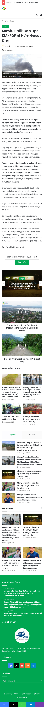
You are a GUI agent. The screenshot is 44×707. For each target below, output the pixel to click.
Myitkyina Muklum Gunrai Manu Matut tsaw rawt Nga (31, 419)
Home (5, 21)
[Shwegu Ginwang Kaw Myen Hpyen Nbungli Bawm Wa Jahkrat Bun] (8, 474)
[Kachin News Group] (11, 9)
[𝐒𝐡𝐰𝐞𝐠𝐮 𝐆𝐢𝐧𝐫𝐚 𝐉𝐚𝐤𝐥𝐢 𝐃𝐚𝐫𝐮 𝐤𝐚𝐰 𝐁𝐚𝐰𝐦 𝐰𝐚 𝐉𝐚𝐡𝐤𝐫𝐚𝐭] (8, 460)
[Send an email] (9, 46)
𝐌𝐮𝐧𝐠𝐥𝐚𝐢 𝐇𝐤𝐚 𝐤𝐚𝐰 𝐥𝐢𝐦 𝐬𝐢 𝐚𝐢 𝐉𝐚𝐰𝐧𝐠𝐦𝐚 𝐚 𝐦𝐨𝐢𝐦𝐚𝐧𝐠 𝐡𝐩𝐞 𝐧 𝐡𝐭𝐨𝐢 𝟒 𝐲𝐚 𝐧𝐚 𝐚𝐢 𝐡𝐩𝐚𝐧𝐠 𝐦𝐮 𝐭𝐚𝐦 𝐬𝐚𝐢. (29, 497)
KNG (6, 46)
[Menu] (3, 15)
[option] (22, 283)
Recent (32, 434)
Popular (12, 434)
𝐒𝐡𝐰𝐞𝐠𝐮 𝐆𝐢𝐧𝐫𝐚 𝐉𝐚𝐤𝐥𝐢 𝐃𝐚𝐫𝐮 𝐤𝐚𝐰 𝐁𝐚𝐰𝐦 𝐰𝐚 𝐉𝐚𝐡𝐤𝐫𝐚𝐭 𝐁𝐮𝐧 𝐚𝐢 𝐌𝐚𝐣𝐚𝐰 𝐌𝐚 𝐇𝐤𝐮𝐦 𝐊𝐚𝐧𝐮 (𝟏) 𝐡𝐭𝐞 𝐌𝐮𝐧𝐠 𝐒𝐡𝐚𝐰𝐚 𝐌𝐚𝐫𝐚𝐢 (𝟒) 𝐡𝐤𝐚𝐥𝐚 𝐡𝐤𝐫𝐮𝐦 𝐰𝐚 (29, 461)
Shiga (12, 21)
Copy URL (22, 262)
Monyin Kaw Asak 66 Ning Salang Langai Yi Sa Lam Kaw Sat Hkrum (22, 286)
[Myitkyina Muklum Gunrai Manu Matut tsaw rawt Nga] (32, 409)
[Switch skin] (36, 15)
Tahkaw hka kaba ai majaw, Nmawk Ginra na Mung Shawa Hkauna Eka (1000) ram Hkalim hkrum (11, 392)
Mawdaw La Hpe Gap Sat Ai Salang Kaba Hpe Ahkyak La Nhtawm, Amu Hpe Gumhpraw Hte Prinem (29, 446)
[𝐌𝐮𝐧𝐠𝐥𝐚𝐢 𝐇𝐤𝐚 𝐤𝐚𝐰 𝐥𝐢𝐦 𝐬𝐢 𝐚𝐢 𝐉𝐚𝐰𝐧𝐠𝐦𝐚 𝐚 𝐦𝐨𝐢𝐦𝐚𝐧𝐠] (8, 498)
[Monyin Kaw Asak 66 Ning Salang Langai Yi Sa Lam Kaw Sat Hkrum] (8, 486)
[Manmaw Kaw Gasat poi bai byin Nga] (11, 409)
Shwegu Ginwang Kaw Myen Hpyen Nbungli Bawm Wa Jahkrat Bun (29, 474)
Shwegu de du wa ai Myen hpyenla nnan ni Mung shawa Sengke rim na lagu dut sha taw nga (32, 392)
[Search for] (41, 15)
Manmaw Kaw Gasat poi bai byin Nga (11, 418)
